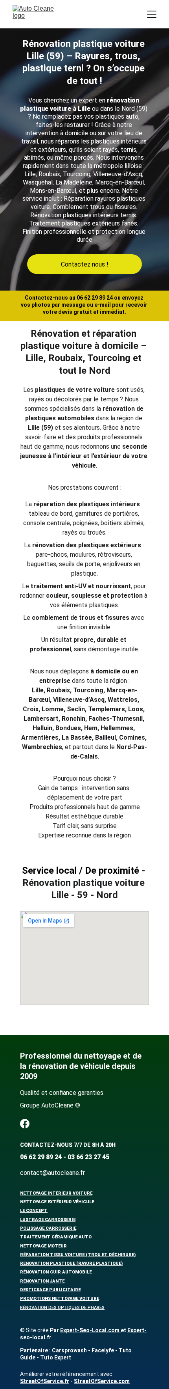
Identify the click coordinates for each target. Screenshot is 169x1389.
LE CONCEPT (34, 1210)
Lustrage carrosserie (47, 1219)
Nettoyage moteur (43, 1246)
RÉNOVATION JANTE (42, 1281)
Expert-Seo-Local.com (90, 1330)
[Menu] (151, 14)
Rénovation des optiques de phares (62, 1307)
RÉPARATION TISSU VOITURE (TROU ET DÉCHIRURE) (78, 1254)
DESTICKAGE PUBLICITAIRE (50, 1289)
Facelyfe (103, 1350)
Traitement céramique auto (56, 1237)
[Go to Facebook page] (24, 1123)
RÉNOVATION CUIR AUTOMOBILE (56, 1272)
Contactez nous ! (84, 264)
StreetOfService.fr (44, 1381)
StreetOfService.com (102, 1381)
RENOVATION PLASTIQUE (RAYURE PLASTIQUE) (71, 1263)
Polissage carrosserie (48, 1228)
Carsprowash (69, 1350)
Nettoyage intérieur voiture (56, 1193)
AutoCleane (57, 1105)
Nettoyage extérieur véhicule (57, 1201)
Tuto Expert (55, 1357)
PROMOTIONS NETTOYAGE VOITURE (59, 1298)
